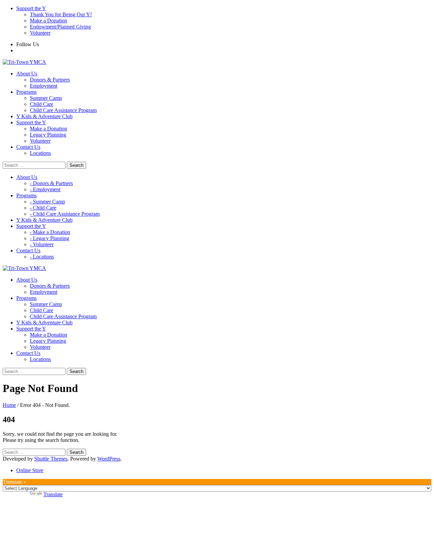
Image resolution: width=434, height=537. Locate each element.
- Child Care (43, 208)
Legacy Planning (48, 135)
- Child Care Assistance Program (65, 214)
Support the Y (31, 8)
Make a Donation (48, 20)
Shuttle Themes (50, 459)
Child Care (41, 104)
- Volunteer (42, 244)
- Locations (42, 256)
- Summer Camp (47, 201)
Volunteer (40, 33)
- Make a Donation (50, 232)
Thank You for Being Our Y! (61, 14)
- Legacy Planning (49, 238)
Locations (40, 153)
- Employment (45, 189)
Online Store (29, 470)
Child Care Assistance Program (63, 110)
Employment (43, 86)
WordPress (108, 459)
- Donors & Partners (51, 183)
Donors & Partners (50, 80)
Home (9, 405)
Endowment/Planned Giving (60, 27)
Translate (53, 494)
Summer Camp (46, 98)
